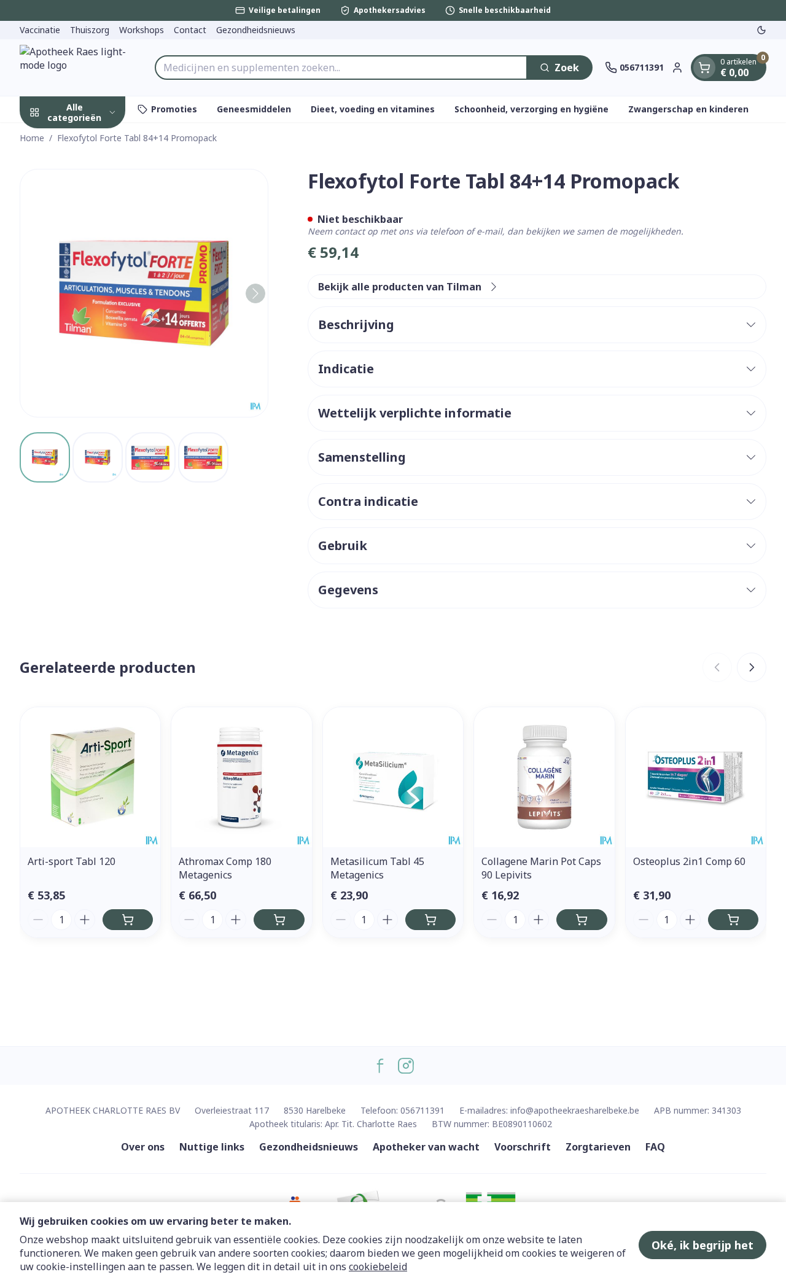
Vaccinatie (40, 30)
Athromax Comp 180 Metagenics (225, 868)
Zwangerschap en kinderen (688, 109)
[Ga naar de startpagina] (81, 67)
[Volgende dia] (751, 667)
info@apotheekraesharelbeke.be (574, 1110)
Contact (190, 30)
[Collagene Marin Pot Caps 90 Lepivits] (544, 777)
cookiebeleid (378, 1266)
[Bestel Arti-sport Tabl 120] (128, 919)
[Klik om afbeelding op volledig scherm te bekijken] (144, 293)
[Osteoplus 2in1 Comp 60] (696, 777)
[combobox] (341, 67)
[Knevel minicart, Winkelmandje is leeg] (704, 67)
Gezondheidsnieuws (255, 30)
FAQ (655, 1147)
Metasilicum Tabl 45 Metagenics (377, 868)
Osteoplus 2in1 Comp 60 (689, 861)
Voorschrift (522, 1147)
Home (32, 138)
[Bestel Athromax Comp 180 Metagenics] (279, 919)
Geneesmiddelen (254, 109)
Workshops (141, 30)
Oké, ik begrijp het (702, 1245)
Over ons (143, 1147)
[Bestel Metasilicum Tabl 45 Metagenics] (430, 919)
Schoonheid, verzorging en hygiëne (531, 109)
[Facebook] (380, 1066)
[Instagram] (406, 1066)
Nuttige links (211, 1147)
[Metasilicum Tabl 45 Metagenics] (393, 777)
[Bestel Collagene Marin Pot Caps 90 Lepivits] (581, 919)
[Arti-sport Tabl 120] (90, 777)
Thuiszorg (89, 30)
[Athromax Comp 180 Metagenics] (241, 777)
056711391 (422, 1110)
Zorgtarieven (598, 1147)
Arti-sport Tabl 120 (71, 861)
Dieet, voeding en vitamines (373, 109)
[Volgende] (255, 293)
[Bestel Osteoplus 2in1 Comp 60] (733, 919)
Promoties (174, 109)
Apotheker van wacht (426, 1147)
